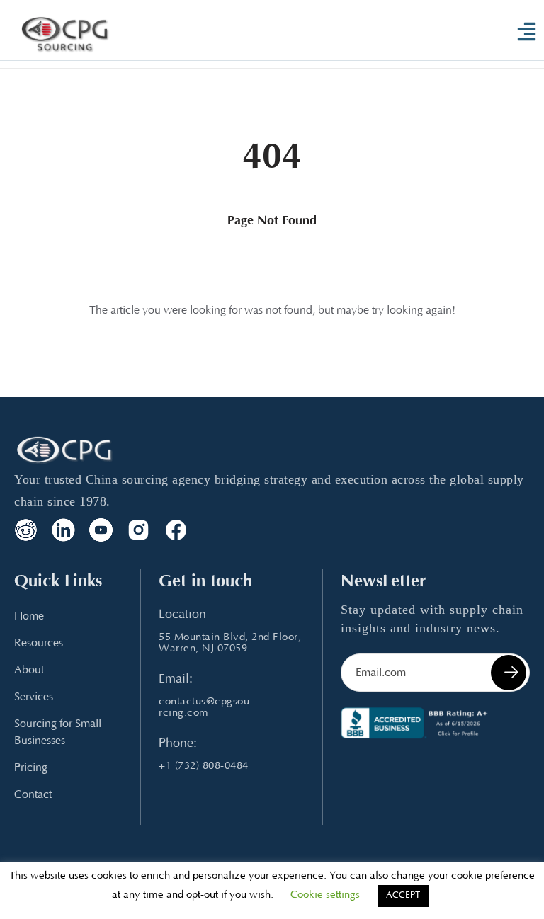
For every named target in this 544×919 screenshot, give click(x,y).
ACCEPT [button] (403, 896)
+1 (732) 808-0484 (204, 766)
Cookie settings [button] (325, 895)
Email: (176, 679)
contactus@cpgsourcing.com (204, 708)
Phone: (178, 744)
